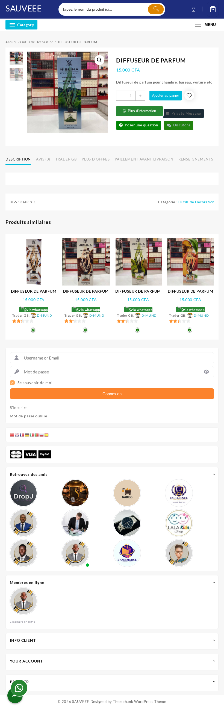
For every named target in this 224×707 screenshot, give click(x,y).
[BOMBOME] (127, 553)
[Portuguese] (36, 434)
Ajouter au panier (165, 95)
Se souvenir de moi (35, 383)
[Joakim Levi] (23, 493)
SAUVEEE (23, 8)
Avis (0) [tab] (43, 159)
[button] (99, 60)
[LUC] (23, 553)
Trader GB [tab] (66, 159)
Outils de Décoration (37, 42)
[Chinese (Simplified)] (12, 434)
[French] (22, 434)
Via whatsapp (36, 310)
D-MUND (44, 315)
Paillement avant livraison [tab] (144, 159)
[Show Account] (193, 9)
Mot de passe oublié (28, 416)
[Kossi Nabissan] (127, 493)
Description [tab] (18, 159)
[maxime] (127, 523)
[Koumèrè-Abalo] (75, 493)
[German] (27, 434)
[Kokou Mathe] (179, 493)
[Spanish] (46, 434)
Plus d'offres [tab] (96, 159)
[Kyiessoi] (179, 523)
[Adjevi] (23, 523)
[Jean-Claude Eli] (75, 523)
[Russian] (41, 434)
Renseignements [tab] (195, 159)
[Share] (15, 695)
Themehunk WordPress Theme (139, 701)
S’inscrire (19, 407)
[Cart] (213, 9)
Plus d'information (142, 111)
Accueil (11, 42)
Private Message (185, 113)
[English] (17, 434)
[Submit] (156, 9)
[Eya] (179, 553)
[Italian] (32, 434)
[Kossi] (75, 553)
